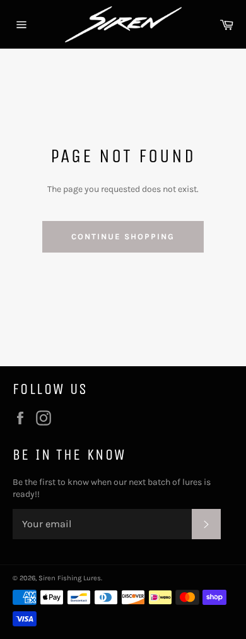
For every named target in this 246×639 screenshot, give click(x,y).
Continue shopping (122, 236)
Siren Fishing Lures (69, 578)
